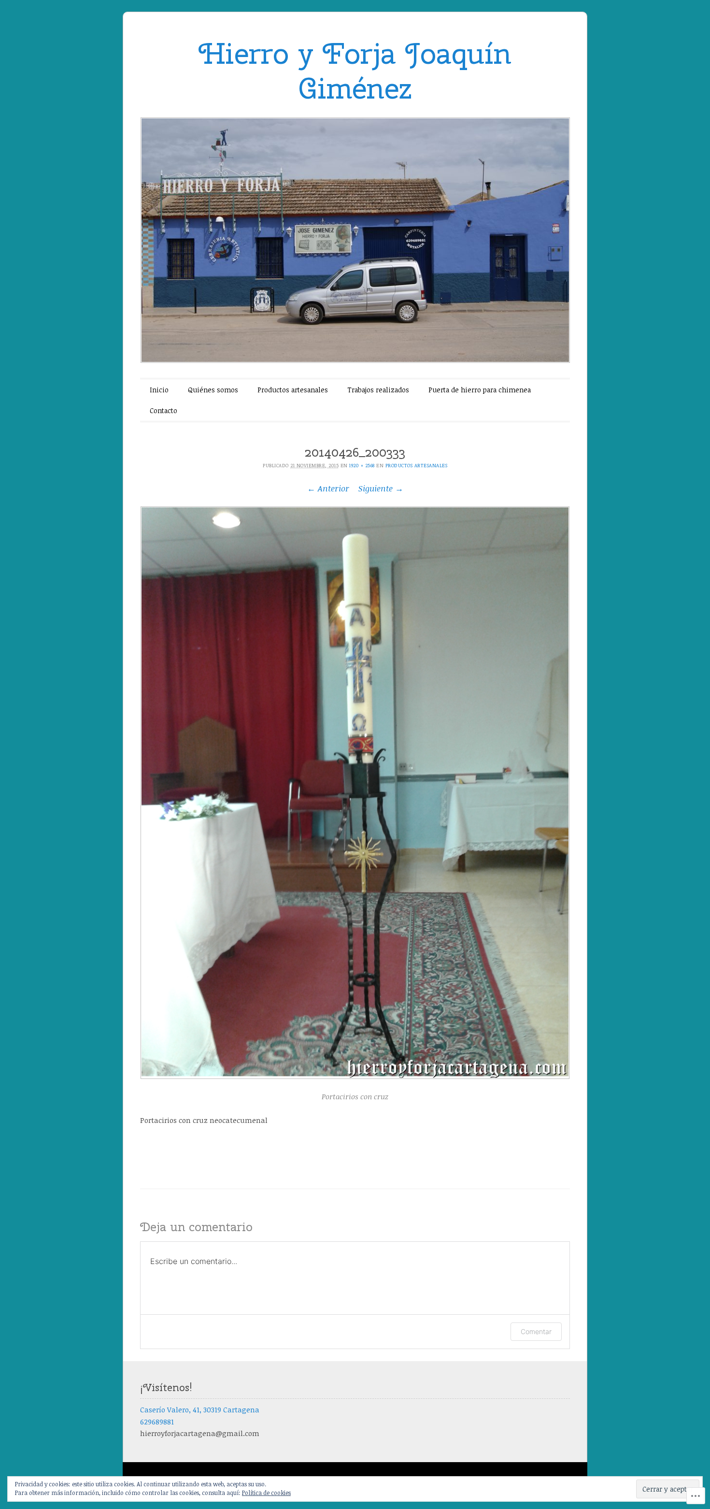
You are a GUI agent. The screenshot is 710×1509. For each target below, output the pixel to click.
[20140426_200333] (355, 792)
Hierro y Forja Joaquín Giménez (355, 71)
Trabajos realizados (378, 389)
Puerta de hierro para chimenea (479, 389)
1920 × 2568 (362, 465)
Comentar (536, 1331)
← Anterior (328, 488)
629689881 (157, 1421)
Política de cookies (266, 1492)
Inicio (159, 389)
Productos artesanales (292, 389)
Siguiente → (380, 488)
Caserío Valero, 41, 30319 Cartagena (199, 1409)
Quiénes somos (213, 389)
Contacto (163, 410)
